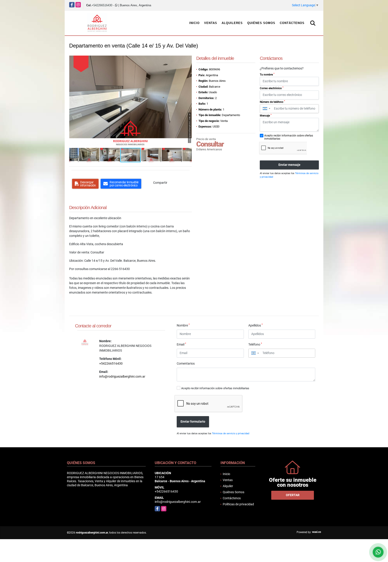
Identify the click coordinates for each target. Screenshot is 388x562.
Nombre (183, 325)
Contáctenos (292, 23)
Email (181, 344)
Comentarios (186, 363)
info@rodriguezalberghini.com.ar (122, 376)
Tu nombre (267, 74)
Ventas (210, 23)
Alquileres (232, 23)
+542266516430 (102, 5)
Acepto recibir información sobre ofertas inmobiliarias (215, 388)
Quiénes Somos (261, 23)
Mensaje (265, 115)
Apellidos (255, 325)
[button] (187, 59)
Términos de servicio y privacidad (230, 433)
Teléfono (255, 344)
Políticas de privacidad (238, 504)
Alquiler (228, 486)
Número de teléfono (272, 102)
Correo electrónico (271, 88)
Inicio (194, 23)
